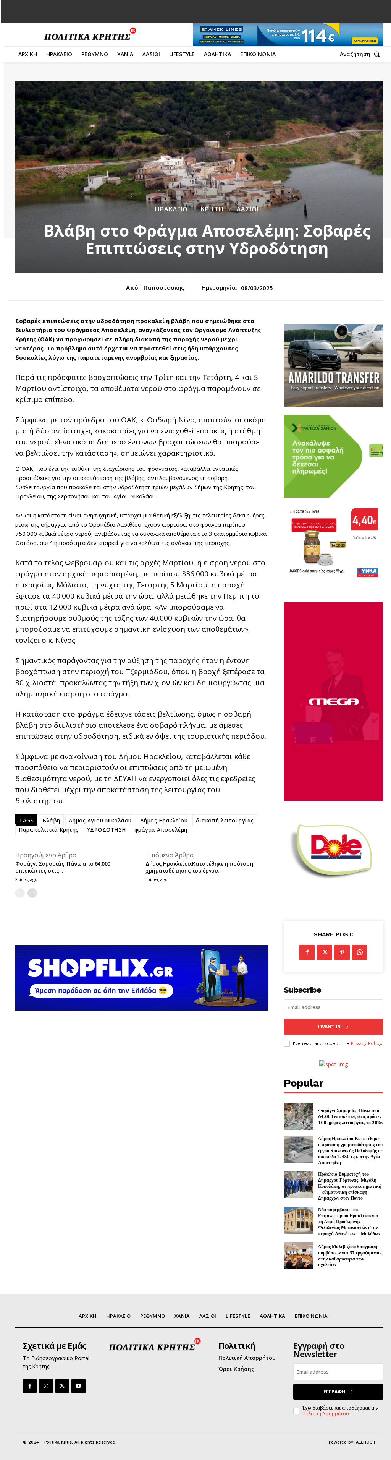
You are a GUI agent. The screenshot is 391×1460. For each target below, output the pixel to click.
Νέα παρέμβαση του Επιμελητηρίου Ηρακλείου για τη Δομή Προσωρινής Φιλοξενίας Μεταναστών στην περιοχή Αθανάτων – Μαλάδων (349, 1221)
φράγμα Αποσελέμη (160, 829)
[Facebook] (307, 952)
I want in (329, 1026)
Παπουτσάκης (164, 287)
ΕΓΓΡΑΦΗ (334, 1392)
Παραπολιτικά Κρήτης (49, 829)
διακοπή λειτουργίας (225, 820)
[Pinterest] (342, 952)
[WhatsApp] (359, 952)
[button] (361, 54)
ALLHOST (366, 1442)
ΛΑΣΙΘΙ (248, 209)
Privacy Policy (366, 1043)
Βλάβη (51, 820)
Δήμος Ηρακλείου (164, 820)
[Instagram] (46, 1386)
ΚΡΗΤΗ (212, 209)
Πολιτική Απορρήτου (325, 1413)
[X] (324, 952)
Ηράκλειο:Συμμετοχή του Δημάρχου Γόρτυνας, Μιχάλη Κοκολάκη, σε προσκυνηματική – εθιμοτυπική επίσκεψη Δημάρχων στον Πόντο (349, 1185)
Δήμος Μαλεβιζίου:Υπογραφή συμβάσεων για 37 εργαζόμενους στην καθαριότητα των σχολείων (350, 1255)
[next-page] (32, 893)
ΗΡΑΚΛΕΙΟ (171, 209)
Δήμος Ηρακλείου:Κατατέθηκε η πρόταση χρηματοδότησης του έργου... (199, 867)
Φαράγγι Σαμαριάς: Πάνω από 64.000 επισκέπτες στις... (62, 867)
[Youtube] (78, 1386)
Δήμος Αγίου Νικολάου (100, 820)
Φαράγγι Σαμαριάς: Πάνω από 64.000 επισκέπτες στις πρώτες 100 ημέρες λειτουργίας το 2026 (350, 1116)
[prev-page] (20, 893)
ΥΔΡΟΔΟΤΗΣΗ (106, 829)
